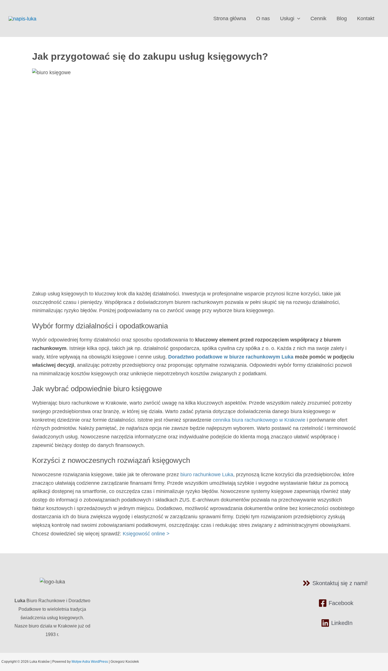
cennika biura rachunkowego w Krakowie (259, 420)
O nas (263, 18)
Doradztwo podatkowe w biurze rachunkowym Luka (230, 357)
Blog (342, 18)
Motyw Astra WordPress (90, 662)
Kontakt (365, 18)
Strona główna (229, 18)
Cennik (318, 18)
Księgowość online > (146, 534)
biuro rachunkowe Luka (206, 474)
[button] (297, 18)
